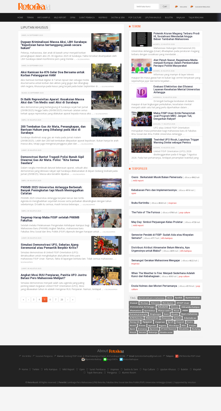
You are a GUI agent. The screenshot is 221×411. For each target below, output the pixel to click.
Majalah (181, 17)
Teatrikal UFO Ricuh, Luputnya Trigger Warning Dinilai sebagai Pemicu (176, 141)
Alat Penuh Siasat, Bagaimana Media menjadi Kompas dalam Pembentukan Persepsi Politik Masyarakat (176, 63)
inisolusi (192, 382)
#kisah (176, 310)
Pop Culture (134, 17)
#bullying (196, 329)
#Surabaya (174, 325)
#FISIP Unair (183, 302)
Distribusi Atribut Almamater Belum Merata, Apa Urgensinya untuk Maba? (160, 249)
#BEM (185, 310)
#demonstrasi (152, 318)
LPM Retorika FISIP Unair (189, 356)
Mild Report (60, 17)
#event (133, 325)
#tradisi (174, 314)
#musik (133, 332)
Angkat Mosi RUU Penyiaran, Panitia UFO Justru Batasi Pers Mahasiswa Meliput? (54, 276)
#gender (152, 325)
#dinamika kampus (190, 307)
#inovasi (174, 307)
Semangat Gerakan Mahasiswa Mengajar (155, 260)
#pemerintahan (192, 297)
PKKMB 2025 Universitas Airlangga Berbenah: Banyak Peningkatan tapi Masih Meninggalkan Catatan (52, 190)
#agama (162, 325)
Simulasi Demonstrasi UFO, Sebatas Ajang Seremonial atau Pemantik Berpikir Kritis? (49, 246)
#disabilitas (184, 329)
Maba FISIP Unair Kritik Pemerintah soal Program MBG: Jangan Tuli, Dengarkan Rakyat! (174, 116)
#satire (190, 322)
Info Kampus (43, 17)
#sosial (133, 302)
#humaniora (135, 310)
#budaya (144, 303)
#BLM (169, 298)
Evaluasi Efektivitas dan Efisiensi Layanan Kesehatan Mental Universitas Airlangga (177, 89)
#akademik (163, 307)
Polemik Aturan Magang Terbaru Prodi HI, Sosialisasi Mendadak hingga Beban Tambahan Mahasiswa (176, 36)
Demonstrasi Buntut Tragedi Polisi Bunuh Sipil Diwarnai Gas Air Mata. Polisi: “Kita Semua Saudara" (52, 160)
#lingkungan (155, 314)
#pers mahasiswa (189, 314)
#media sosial (166, 332)
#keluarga (153, 332)
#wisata (142, 332)
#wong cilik (135, 322)
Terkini (30, 17)
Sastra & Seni (118, 17)
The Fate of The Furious (145, 212)
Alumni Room (129, 372)
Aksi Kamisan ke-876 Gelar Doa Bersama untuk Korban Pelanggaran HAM (52, 73)
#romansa (142, 329)
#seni (166, 314)
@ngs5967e (112, 359)
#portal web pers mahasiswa (151, 298)
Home (20, 17)
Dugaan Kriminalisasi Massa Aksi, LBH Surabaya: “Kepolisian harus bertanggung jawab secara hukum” (54, 45)
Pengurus (112, 372)
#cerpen (192, 325)
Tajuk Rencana (196, 17)
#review (142, 325)
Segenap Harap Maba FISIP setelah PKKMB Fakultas (50, 219)
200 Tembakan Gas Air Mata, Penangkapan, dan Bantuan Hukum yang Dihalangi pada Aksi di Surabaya (53, 129)
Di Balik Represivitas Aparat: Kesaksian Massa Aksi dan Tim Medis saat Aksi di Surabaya (52, 101)
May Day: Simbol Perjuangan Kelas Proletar (157, 222)
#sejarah (180, 322)
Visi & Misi (26, 356)
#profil (171, 322)
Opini (72, 17)
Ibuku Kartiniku (140, 202)
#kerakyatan (168, 303)
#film (184, 325)
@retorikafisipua (131, 359)
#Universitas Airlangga (142, 306)
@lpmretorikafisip (93, 359)
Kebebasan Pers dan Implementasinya (154, 190)
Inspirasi (103, 17)
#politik (178, 297)
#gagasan (147, 322)
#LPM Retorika (136, 318)
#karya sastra (164, 310)
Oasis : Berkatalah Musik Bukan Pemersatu (156, 177)
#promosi (154, 329)
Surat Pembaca (87, 17)
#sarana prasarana (138, 314)
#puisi (132, 329)
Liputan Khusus (153, 17)
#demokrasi (190, 317)
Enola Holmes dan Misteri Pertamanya (154, 285)
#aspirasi (160, 322)
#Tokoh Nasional (168, 329)
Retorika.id (33, 382)
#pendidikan (149, 310)
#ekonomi (155, 303)
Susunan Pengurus (44, 356)
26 (62, 299)
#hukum (177, 318)
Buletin (169, 17)
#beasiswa (166, 318)
